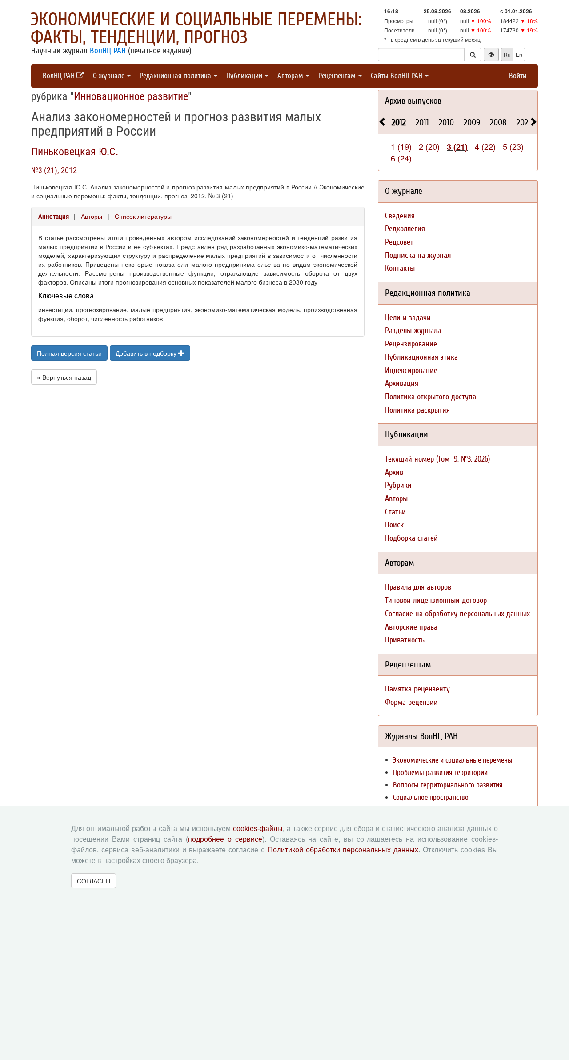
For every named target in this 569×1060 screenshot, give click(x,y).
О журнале (109, 76)
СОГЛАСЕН (93, 880)
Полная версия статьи (69, 353)
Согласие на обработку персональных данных (457, 613)
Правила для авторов (418, 587)
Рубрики (398, 485)
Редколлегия (405, 228)
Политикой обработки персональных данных (343, 850)
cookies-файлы (258, 828)
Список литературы (143, 216)
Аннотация (53, 217)
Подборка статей (411, 538)
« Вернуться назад (64, 377)
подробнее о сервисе (225, 839)
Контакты (400, 268)
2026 (524, 122)
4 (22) (485, 146)
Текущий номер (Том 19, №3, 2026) (437, 459)
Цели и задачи (408, 317)
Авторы (91, 216)
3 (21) (457, 147)
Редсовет (399, 242)
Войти (517, 76)
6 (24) (401, 158)
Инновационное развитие (131, 96)
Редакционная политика (176, 76)
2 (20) (429, 146)
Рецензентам (337, 76)
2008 (498, 122)
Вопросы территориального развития (448, 785)
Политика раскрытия (417, 410)
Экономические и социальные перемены (453, 760)
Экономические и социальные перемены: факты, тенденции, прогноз (196, 28)
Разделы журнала (413, 330)
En (519, 54)
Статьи (395, 512)
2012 (399, 122)
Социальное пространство (431, 797)
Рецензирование (411, 344)
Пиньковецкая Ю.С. (74, 151)
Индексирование (411, 370)
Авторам (291, 76)
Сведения (400, 216)
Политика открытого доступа (430, 397)
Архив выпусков (413, 101)
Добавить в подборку (147, 353)
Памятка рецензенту (417, 689)
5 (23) (513, 146)
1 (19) (401, 146)
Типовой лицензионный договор (436, 600)
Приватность (405, 640)
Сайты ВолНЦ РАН (397, 76)
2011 (422, 122)
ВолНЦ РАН (108, 51)
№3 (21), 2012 (54, 170)
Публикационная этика (421, 357)
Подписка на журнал (418, 255)
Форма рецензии (411, 702)
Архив (394, 472)
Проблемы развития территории (440, 772)
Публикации (245, 76)
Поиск (394, 525)
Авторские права (411, 627)
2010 (446, 122)
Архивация (401, 383)
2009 (472, 122)
